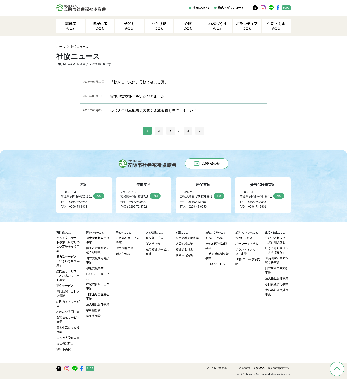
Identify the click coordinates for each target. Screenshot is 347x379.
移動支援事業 (95, 268)
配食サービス (65, 285)
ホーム (60, 46)
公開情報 (244, 368)
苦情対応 (259, 368)
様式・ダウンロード (231, 7)
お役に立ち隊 (214, 237)
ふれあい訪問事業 (68, 311)
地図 (98, 195)
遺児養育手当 (124, 248)
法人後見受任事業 (68, 337)
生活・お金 (276, 26)
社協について (201, 7)
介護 (188, 26)
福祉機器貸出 (65, 343)
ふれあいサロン (215, 263)
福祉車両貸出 (65, 349)
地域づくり (218, 26)
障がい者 (100, 26)
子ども (129, 26)
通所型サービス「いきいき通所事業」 (68, 261)
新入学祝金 (123, 253)
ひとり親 (159, 26)
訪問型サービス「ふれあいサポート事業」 (68, 275)
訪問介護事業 (184, 243)
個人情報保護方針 (279, 368)
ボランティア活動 (246, 243)
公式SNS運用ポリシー (221, 368)
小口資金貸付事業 (276, 284)
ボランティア (247, 26)
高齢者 (70, 26)
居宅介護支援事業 (187, 237)
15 (188, 130)
